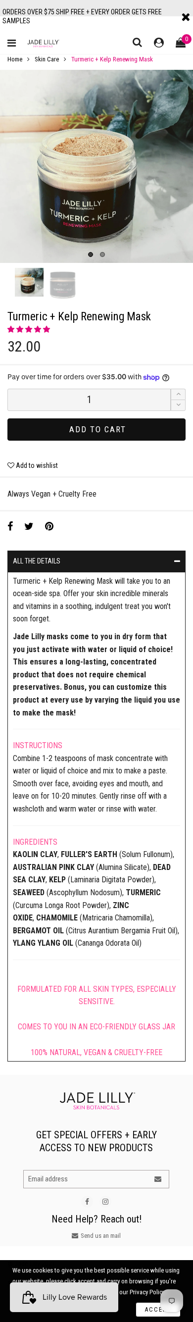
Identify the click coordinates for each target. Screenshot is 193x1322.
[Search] (137, 42)
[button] (29, 329)
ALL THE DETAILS (36, 561)
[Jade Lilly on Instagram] (105, 1202)
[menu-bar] (14, 43)
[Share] (10, 526)
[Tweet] (29, 526)
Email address (48, 1178)
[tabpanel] (96, 166)
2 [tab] (102, 254)
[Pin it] (49, 526)
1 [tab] (90, 254)
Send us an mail (101, 1235)
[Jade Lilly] (43, 43)
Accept (158, 1309)
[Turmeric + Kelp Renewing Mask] (96, 166)
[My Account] (159, 43)
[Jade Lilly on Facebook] (87, 1202)
